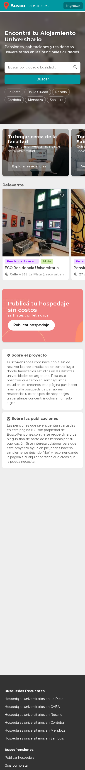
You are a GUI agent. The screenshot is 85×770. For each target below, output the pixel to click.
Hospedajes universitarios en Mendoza (35, 730)
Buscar (42, 79)
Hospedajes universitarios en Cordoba (34, 723)
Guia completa (16, 765)
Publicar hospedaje (19, 758)
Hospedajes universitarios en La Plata (34, 699)
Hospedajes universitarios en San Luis (34, 738)
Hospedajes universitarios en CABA (32, 707)
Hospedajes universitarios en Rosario (33, 715)
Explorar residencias (29, 166)
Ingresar (73, 6)
